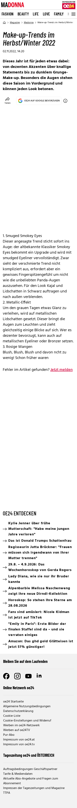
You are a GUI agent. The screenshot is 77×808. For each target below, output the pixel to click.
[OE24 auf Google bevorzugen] (65, 100)
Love (46, 13)
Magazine (15, 22)
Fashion (8, 13)
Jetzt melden (61, 370)
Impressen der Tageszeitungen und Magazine (34, 788)
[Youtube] (28, 676)
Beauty (23, 13)
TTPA (6, 793)
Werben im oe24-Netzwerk (21, 725)
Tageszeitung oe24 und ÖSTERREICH (28, 755)
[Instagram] (17, 676)
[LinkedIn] (39, 676)
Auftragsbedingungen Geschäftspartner (30, 769)
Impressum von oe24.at (19, 739)
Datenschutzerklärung (18, 711)
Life (36, 13)
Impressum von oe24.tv (19, 744)
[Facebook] (6, 676)
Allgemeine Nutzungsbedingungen (27, 706)
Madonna (29, 22)
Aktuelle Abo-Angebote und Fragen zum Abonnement (30, 781)
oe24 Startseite (13, 701)
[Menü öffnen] (73, 14)
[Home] (4, 22)
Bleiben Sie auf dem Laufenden (25, 661)
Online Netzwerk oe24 (18, 687)
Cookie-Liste (11, 716)
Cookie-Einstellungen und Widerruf (27, 720)
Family (59, 13)
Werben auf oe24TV (16, 730)
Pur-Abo (8, 735)
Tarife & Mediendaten (18, 774)
